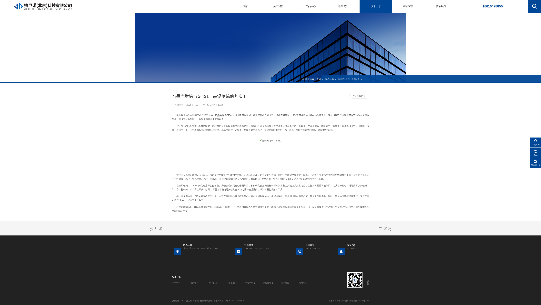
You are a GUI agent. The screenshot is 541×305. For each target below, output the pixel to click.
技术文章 (376, 6)
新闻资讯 (343, 6)
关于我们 (278, 6)
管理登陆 (353, 301)
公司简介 (194, 283)
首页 (246, 6)
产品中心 (311, 6)
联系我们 (441, 6)
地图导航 (285, 283)
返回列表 (360, 96)
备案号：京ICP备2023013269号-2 (229, 301)
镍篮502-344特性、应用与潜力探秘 (151, 228)
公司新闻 (230, 283)
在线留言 (408, 6)
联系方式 (267, 283)
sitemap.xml (363, 301)
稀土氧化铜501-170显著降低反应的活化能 (390, 228)
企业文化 (212, 283)
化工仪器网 (343, 301)
